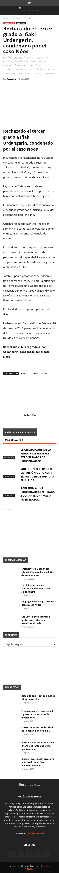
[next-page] (10, 508)
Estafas (35, 373)
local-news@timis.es (36, 833)
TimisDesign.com (43, 866)
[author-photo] (29, 410)
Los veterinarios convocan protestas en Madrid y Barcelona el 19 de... (35, 620)
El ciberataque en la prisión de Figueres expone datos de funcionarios (35, 455)
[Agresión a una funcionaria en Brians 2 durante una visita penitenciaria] (11, 491)
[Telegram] (28, 86)
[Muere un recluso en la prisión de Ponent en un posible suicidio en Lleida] (11, 472)
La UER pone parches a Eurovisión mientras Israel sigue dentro (35, 588)
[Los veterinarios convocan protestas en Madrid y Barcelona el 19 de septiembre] (11, 620)
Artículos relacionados (20, 432)
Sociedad (28, 18)
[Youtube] (38, 854)
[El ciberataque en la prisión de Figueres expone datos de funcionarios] (11, 453)
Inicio (5, 18)
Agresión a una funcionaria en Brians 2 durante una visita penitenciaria (37, 493)
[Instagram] (21, 854)
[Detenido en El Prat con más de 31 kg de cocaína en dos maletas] (11, 699)
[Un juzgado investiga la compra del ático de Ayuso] (11, 605)
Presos (44, 373)
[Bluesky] (46, 854)
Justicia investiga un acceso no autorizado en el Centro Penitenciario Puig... (37, 762)
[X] (13, 86)
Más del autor (14, 439)
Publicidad (29, 869)
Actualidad (15, 18)
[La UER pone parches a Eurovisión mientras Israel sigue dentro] (11, 589)
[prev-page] (5, 508)
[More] (35, 86)
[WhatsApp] (21, 86)
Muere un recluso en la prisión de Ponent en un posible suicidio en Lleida (37, 474)
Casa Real (25, 373)
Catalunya (9, 457)
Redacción (11, 79)
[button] (5, 10)
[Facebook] (6, 86)
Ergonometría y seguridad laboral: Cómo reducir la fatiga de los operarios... (37, 572)
